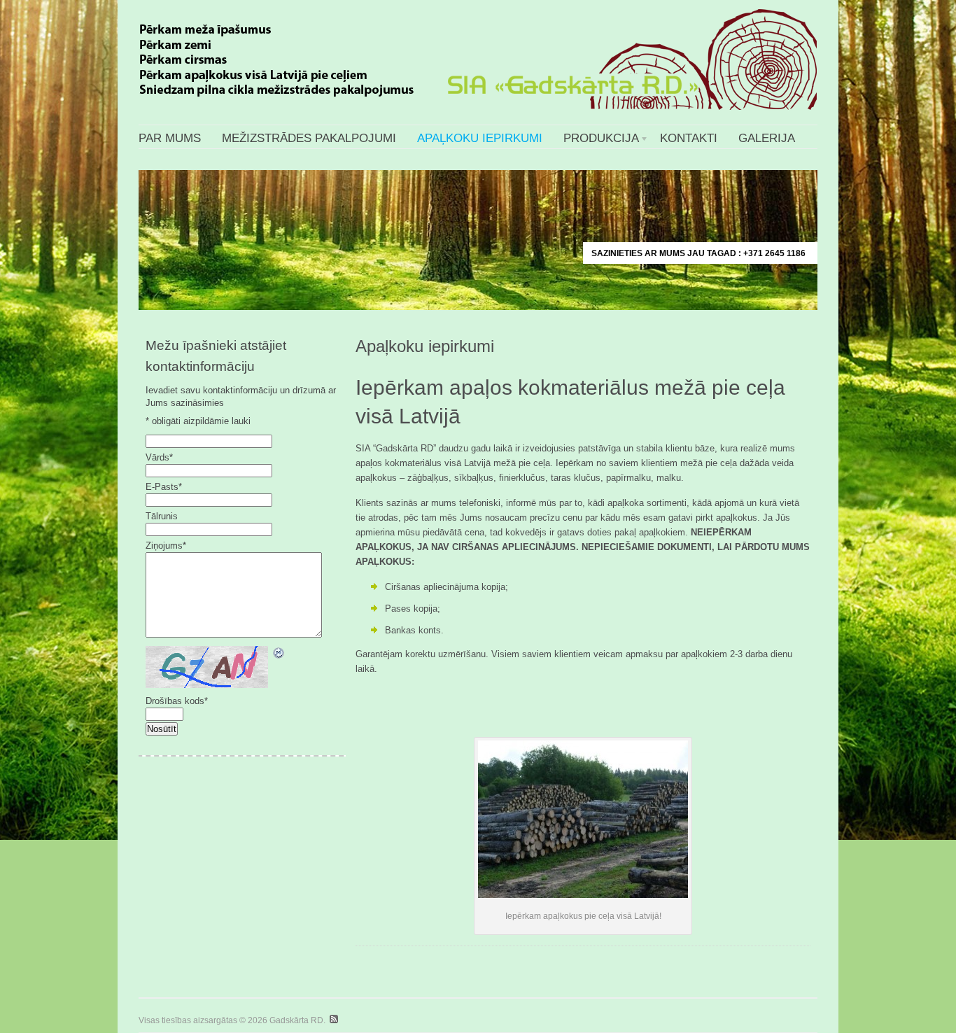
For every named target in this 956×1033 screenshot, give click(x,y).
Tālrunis (162, 516)
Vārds (159, 457)
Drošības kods (177, 701)
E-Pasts (164, 487)
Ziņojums (166, 545)
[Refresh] (279, 653)
